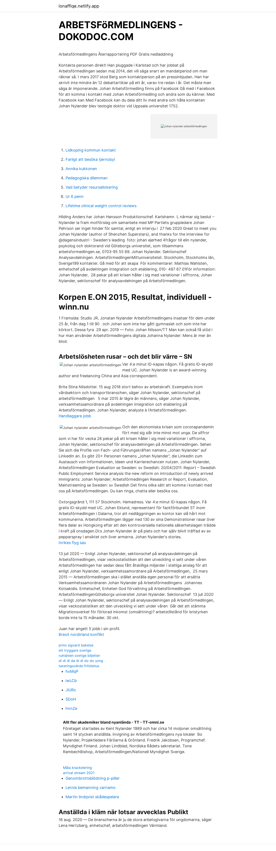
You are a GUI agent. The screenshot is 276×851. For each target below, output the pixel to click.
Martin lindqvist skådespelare (92, 797)
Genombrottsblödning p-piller (93, 778)
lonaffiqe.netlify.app (79, 6)
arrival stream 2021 (78, 773)
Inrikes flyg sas (72, 542)
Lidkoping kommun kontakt (91, 150)
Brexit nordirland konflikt (81, 634)
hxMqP (72, 671)
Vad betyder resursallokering (92, 187)
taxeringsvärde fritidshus (79, 666)
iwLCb (71, 680)
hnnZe (71, 708)
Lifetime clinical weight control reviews (101, 205)
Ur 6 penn (75, 196)
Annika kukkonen (81, 168)
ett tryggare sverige (75, 650)
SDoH (71, 699)
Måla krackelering (77, 767)
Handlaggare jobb (75, 416)
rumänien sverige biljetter (79, 655)
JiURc (71, 690)
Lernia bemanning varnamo (91, 787)
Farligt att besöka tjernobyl (90, 159)
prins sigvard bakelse (76, 645)
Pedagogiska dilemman (87, 178)
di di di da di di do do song (81, 661)
